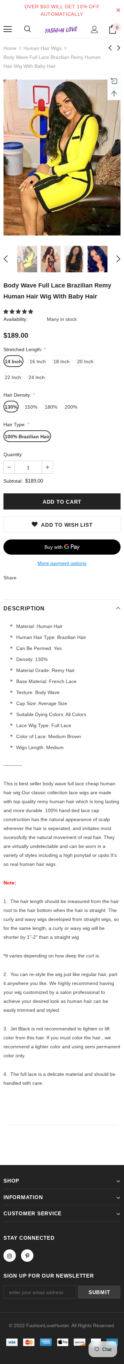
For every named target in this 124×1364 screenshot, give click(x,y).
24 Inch (37, 377)
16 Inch (38, 361)
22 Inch (13, 377)
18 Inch (61, 361)
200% (71, 407)
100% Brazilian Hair (27, 436)
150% (31, 407)
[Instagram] (9, 1255)
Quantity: (13, 454)
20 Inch (85, 361)
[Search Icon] (27, 29)
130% (11, 407)
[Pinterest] (27, 1255)
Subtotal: (13, 481)
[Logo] (61, 29)
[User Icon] (94, 29)
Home (10, 48)
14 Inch (13, 361)
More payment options (62, 563)
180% (51, 407)
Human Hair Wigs (42, 48)
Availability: (15, 319)
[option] (62, 157)
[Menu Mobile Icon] (7, 29)
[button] (18, 311)
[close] (118, 10)
